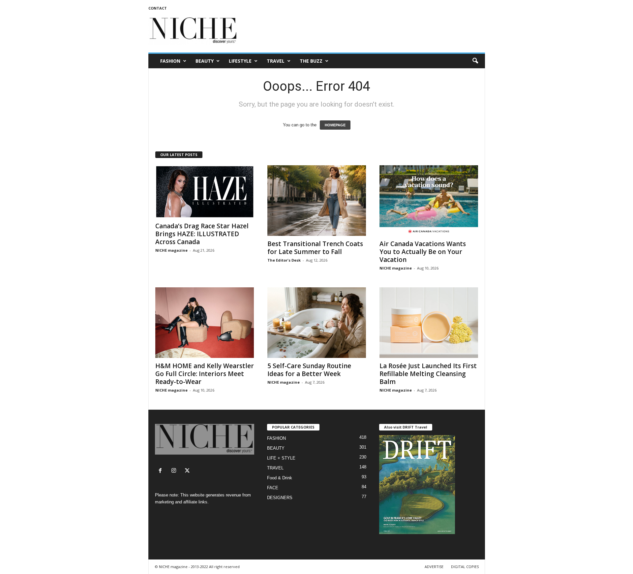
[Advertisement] (365, 31)
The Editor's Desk (284, 260)
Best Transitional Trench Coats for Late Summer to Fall (315, 247)
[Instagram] (175, 471)
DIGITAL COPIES (465, 566)
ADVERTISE (434, 566)
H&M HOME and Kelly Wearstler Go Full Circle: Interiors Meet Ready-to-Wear (204, 374)
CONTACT (157, 8)
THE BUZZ (311, 61)
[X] (188, 471)
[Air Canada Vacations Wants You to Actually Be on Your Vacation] (428, 200)
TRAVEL (276, 61)
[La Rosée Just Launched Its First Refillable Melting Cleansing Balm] (428, 322)
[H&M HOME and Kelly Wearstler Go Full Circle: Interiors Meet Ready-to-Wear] (204, 322)
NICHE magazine (171, 250)
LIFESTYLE (240, 61)
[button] (475, 61)
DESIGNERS (279, 497)
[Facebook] (161, 471)
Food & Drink (279, 477)
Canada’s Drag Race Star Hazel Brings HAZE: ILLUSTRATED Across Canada (202, 234)
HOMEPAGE (335, 125)
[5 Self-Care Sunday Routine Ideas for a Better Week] (316, 322)
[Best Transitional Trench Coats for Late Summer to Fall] (316, 200)
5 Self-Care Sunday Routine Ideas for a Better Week (309, 370)
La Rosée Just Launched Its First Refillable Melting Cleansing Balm (428, 374)
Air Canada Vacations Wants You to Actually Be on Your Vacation (422, 251)
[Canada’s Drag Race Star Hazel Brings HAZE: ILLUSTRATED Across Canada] (204, 191)
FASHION (170, 61)
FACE (272, 487)
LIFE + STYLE (281, 458)
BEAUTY (205, 61)
